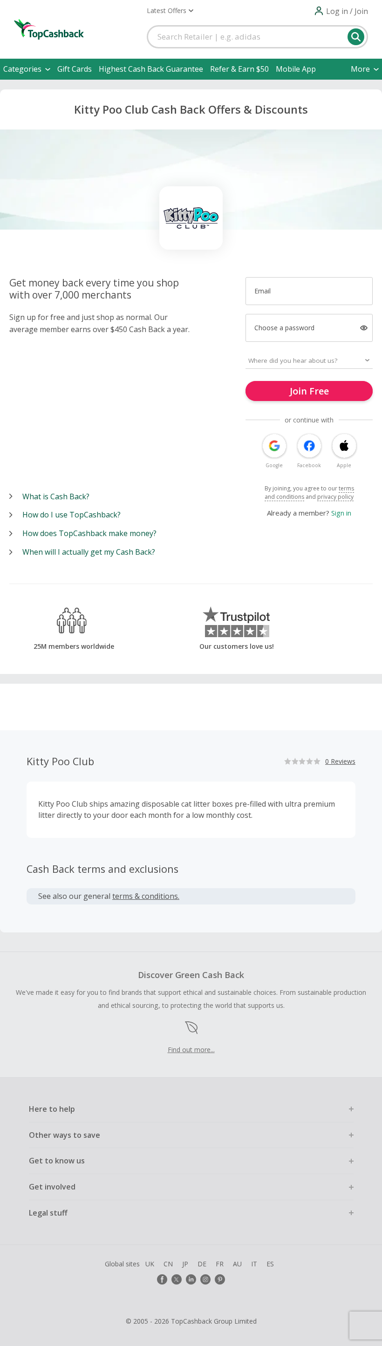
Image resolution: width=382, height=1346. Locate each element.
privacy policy (335, 497)
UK (149, 1263)
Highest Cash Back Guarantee (151, 69)
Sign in (341, 512)
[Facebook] (162, 1279)
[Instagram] (205, 1279)
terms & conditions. (145, 896)
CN (168, 1263)
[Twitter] (176, 1279)
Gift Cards (74, 69)
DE (202, 1263)
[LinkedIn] (191, 1279)
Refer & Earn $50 (239, 69)
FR (220, 1263)
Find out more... (191, 1049)
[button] (170, 11)
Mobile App (296, 69)
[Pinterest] (220, 1279)
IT (254, 1263)
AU (237, 1263)
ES (270, 1263)
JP (185, 1263)
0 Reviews (340, 761)
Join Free (309, 391)
